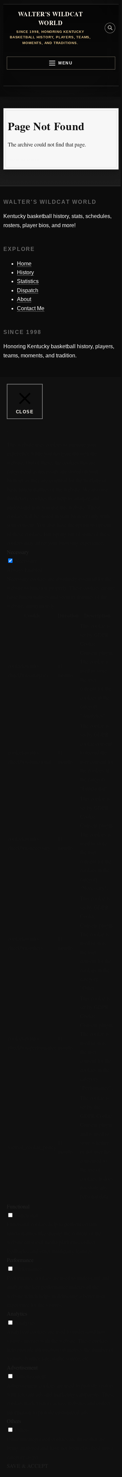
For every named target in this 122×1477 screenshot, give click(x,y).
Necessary (26, 560)
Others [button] (14, 1420)
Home (24, 264)
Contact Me (30, 308)
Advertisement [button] (22, 1367)
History (25, 272)
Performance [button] (20, 1259)
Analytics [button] (17, 1313)
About (24, 299)
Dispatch (27, 290)
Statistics (28, 281)
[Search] (109, 159)
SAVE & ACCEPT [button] (27, 1465)
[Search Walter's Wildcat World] (110, 28)
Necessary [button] (18, 551)
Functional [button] (18, 1206)
